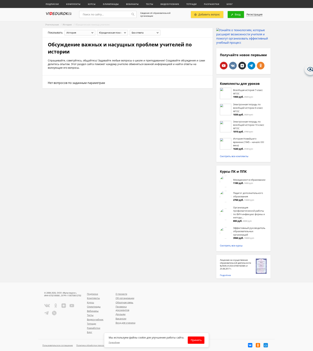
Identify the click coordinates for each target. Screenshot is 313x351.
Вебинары (132, 4)
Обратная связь (124, 302)
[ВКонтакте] (250, 345)
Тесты (149, 4)
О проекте (121, 294)
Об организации (125, 298)
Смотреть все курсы (231, 245)
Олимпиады (111, 4)
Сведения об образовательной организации (155, 14)
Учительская (52, 24)
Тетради (191, 4)
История (67, 24)
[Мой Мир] (266, 345)
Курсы (92, 4)
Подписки (52, 4)
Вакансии (121, 318)
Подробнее (225, 275)
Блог (230, 4)
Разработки (211, 4)
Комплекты (73, 4)
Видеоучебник (169, 4)
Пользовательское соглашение (57, 345)
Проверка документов (122, 308)
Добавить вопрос (209, 14)
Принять (196, 340)
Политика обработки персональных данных (98, 345)
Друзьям (121, 314)
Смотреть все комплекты (234, 156)
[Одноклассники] (258, 345)
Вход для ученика (125, 322)
